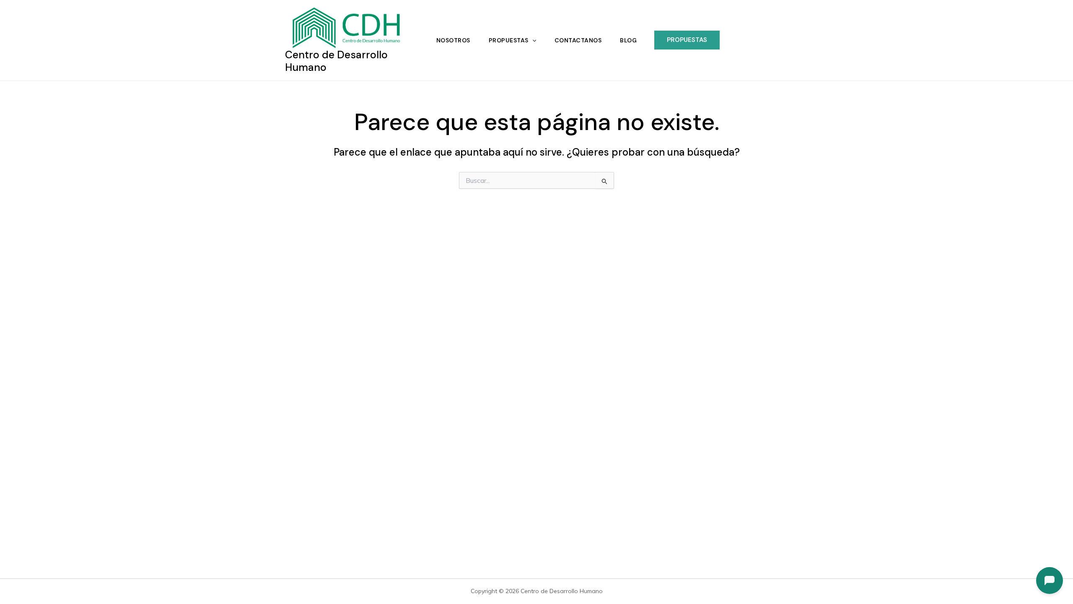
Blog (628, 40)
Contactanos (578, 40)
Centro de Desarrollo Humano (336, 61)
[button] (532, 40)
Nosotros (453, 40)
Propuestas (509, 40)
